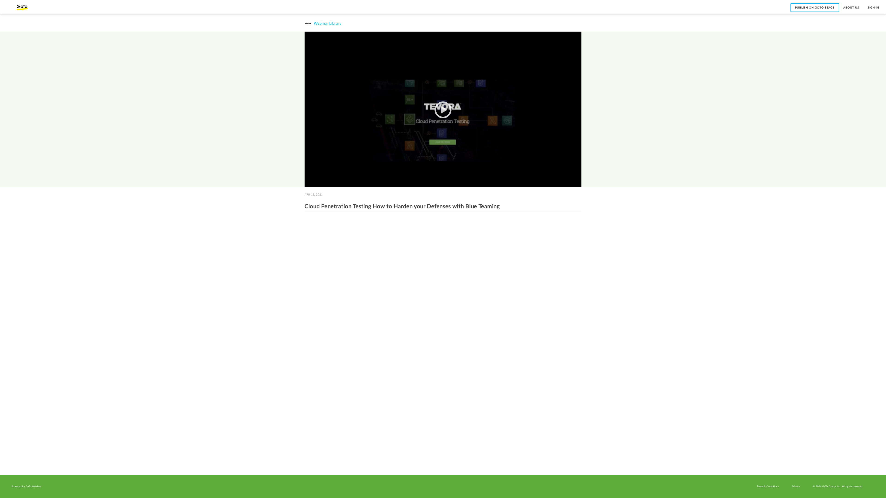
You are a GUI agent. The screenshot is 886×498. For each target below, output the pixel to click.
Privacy (796, 486)
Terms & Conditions (768, 486)
